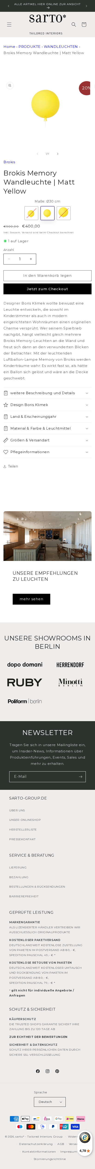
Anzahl (8, 250)
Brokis (9, 162)
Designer (12, 303)
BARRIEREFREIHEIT (24, 896)
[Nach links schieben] (37, 154)
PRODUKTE (29, 46)
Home (9, 46)
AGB (60, 1144)
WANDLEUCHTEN (61, 46)
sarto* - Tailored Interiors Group (38, 1136)
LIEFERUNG (18, 867)
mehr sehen (31, 599)
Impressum (68, 1151)
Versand (27, 232)
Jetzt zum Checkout (47, 289)
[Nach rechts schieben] (58, 154)
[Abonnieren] (80, 776)
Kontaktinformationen (39, 1151)
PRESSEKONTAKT (22, 839)
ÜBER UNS (17, 810)
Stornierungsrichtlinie (50, 1159)
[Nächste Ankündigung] (86, 6)
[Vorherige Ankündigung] (8, 6)
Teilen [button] (13, 466)
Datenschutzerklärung (36, 1144)
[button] (9, 24)
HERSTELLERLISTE (23, 829)
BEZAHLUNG (18, 877)
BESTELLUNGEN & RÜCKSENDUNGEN (37, 886)
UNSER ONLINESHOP (25, 819)
